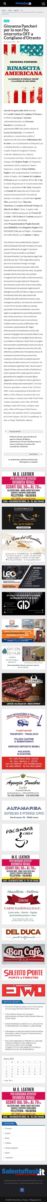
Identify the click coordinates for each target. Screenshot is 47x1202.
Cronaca (8, 1128)
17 (12, 1071)
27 (29, 1074)
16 (6, 1071)
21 (35, 1071)
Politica (8, 1143)
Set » (11, 1080)
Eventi (6, 21)
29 (40, 1074)
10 (12, 1069)
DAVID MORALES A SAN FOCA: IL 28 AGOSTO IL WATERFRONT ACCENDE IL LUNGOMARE (24, 1025)
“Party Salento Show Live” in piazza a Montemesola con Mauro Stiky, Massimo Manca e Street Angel (24, 1016)
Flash (7, 1138)
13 (29, 1069)
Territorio (9, 1157)
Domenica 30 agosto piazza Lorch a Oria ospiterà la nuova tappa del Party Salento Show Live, (24, 1008)
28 (35, 1074)
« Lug (6, 1080)
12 (23, 1069)
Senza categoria (11, 1148)
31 (12, 1076)
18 (18, 1071)
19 (23, 1071)
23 (6, 1074)
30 (6, 1076)
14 (35, 1069)
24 (12, 1074)
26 (23, 1074)
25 (18, 1074)
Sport (7, 1153)
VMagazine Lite (35, 1200)
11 (18, 1069)
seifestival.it (23, 213)
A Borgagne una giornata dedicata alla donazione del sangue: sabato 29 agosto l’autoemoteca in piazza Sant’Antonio (24, 1033)
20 (29, 1071)
